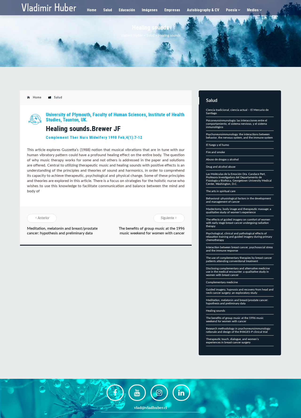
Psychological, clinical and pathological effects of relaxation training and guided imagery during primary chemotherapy (239, 236)
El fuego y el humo (217, 144)
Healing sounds (215, 310)
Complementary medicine (222, 282)
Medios (253, 10)
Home (91, 10)
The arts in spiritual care (220, 191)
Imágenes (150, 10)
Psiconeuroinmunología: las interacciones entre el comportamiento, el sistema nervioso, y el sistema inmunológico (236, 123)
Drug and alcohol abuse (220, 166)
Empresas (172, 10)
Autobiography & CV (203, 10)
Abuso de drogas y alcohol (222, 159)
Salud (107, 10)
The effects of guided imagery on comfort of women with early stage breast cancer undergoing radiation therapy (238, 223)
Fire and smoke (215, 152)
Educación (127, 10)
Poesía (231, 10)
